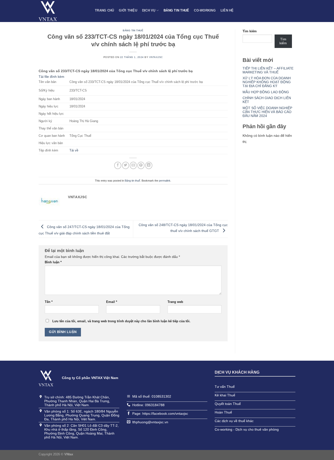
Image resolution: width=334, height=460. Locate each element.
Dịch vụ (149, 10)
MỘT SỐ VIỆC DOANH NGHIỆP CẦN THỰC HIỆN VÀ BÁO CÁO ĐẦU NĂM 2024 (267, 112)
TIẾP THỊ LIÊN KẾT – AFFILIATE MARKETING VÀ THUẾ (268, 70)
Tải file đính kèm (51, 77)
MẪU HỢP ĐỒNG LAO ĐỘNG (266, 92)
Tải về (73, 150)
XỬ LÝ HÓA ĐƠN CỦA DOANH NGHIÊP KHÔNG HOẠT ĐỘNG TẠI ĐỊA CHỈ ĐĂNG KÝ (267, 82)
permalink (164, 180)
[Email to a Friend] (133, 165)
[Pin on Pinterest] (141, 165)
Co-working (205, 10)
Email (111, 302)
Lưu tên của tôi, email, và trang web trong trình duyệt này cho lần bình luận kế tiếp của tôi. (121, 321)
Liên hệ (227, 10)
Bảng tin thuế (176, 10)
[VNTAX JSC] (63, 11)
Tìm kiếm (250, 31)
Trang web (175, 302)
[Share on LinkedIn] (148, 165)
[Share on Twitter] (125, 165)
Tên (49, 302)
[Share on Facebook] (117, 165)
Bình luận (53, 262)
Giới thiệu (128, 10)
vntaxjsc (156, 57)
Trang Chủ (104, 10)
